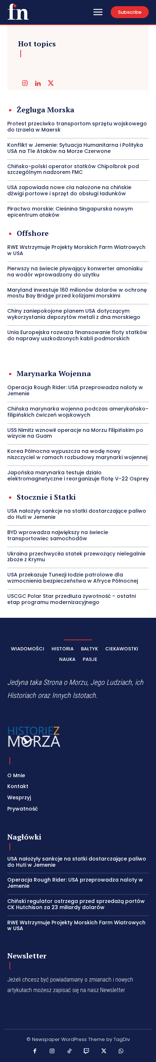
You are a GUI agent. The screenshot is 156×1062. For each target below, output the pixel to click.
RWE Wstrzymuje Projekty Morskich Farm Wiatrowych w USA (76, 250)
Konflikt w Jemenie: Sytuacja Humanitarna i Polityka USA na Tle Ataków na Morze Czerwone (75, 148)
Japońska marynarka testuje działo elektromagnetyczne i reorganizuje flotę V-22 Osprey (78, 475)
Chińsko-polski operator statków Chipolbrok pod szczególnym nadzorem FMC (73, 169)
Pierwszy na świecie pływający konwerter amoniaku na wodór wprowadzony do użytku (75, 271)
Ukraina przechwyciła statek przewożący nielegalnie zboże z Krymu (76, 556)
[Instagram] (24, 83)
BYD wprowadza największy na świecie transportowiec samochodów (57, 535)
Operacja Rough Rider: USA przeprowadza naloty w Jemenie (75, 390)
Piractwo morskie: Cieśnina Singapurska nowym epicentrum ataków (70, 211)
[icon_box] (40, 110)
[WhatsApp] (121, 1051)
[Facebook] (35, 1051)
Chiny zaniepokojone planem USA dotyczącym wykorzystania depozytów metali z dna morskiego (73, 314)
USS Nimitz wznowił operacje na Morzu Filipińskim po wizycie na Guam (75, 433)
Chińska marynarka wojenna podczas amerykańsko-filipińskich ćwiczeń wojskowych (77, 411)
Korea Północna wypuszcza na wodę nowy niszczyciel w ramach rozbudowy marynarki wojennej (77, 454)
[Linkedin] (37, 83)
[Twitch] (87, 1051)
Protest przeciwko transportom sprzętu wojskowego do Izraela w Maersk (77, 126)
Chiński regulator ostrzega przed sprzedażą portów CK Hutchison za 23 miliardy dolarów (76, 904)
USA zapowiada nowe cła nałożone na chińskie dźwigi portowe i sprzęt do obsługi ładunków (69, 190)
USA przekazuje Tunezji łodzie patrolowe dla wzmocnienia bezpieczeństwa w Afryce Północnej (72, 577)
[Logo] (18, 11)
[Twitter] (50, 83)
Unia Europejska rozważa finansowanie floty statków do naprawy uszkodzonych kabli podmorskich (77, 335)
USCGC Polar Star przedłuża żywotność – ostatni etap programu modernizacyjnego (71, 599)
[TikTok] (70, 1051)
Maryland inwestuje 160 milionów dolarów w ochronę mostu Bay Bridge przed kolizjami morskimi (77, 293)
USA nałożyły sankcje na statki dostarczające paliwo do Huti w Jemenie (76, 514)
